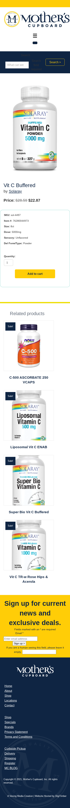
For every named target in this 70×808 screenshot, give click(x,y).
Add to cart (35, 273)
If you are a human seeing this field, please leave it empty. (35, 649)
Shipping (10, 758)
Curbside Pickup (15, 748)
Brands (9, 727)
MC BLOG (11, 768)
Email (19, 633)
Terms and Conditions (18, 736)
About (8, 690)
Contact (9, 705)
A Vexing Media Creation (20, 796)
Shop (7, 695)
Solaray (15, 191)
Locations (10, 700)
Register (9, 763)
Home (8, 686)
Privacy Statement (16, 731)
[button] (55, 62)
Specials (10, 722)
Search (25, 55)
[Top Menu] (35, 35)
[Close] (35, 43)
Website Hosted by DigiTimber (50, 796)
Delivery (9, 753)
